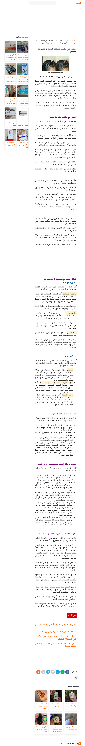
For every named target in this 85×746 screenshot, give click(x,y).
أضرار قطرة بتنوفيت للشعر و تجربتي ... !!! (10, 144)
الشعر (78, 3)
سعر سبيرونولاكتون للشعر (12, 123)
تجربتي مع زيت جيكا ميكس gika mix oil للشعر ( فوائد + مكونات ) (23, 57)
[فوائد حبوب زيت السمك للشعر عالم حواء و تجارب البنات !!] (56, 719)
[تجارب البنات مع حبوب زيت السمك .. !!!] (71, 719)
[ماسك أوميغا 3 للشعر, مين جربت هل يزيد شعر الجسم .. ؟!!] (41, 696)
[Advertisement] (42, 22)
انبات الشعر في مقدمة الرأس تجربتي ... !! (59, 631)
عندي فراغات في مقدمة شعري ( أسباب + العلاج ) (55, 626)
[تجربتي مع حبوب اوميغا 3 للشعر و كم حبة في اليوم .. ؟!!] (41, 719)
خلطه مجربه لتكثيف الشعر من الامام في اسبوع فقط (55, 637)
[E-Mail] (53, 673)
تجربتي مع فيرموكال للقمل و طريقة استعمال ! (23, 101)
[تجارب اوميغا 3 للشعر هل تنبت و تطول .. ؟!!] (71, 696)
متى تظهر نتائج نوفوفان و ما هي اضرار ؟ (23, 145)
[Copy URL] (76, 678)
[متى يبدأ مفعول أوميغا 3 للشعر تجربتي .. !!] (56, 696)
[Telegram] (48, 673)
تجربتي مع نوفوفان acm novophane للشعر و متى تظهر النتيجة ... (23, 123)
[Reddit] (38, 673)
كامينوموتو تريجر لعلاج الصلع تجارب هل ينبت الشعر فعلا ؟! (10, 79)
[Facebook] (67, 673)
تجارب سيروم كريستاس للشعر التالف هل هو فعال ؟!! (11, 101)
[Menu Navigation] (5, 3)
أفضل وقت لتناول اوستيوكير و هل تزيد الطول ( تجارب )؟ (23, 79)
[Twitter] (58, 673)
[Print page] (43, 673)
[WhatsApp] (62, 673)
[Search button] (31, 3)
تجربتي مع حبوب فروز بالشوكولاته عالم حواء (11, 57)
